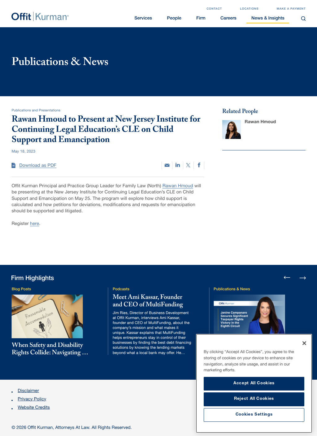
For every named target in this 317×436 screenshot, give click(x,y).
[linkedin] (177, 165)
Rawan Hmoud (178, 186)
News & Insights (267, 19)
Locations (249, 9)
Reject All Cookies (254, 399)
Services (143, 19)
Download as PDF (37, 166)
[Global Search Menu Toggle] (303, 18)
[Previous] (287, 278)
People (174, 19)
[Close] (304, 343)
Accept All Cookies (254, 384)
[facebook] (199, 165)
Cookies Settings (254, 415)
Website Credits (34, 408)
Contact (214, 9)
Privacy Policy (32, 400)
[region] (254, 383)
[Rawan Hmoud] (231, 129)
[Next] (302, 277)
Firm (201, 19)
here (34, 224)
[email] (167, 165)
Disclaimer (28, 391)
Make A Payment (291, 9)
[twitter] (188, 165)
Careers (228, 19)
